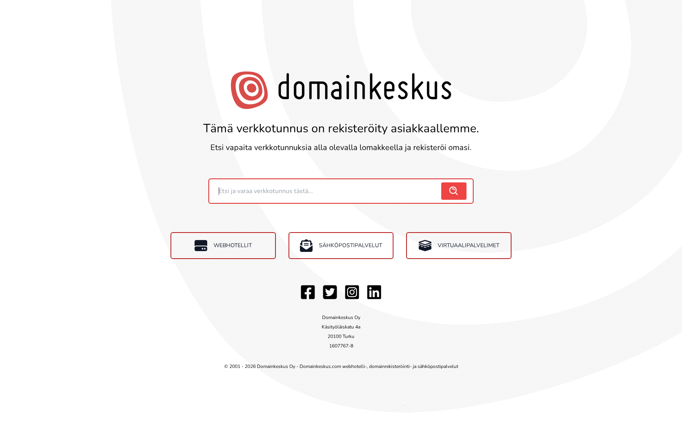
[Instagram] (352, 292)
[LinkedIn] (374, 292)
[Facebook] (308, 292)
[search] (454, 191)
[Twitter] (330, 292)
